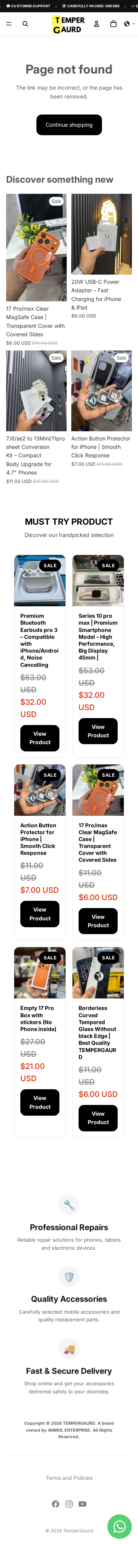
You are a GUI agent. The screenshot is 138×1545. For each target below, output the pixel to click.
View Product (40, 737)
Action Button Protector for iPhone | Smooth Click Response (38, 839)
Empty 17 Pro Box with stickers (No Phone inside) (38, 1018)
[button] (129, 23)
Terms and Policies (69, 1478)
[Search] (25, 23)
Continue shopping (69, 124)
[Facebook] (55, 1504)
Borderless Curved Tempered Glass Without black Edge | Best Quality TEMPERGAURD (97, 1032)
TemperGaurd (78, 1531)
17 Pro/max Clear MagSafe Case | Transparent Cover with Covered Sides (98, 842)
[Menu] (9, 24)
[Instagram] (69, 1504)
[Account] (96, 23)
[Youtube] (82, 1504)
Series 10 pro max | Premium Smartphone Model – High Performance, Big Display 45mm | (98, 636)
